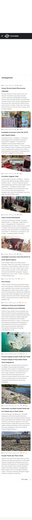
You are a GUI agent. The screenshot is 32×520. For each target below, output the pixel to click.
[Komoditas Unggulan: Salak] (16, 163)
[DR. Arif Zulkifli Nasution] (11, 36)
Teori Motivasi (5, 282)
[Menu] (2, 37)
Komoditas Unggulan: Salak (9, 176)
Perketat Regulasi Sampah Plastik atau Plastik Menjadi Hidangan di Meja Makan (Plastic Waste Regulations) (15, 359)
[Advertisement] (16, 16)
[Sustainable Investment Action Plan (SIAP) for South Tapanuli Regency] (16, 244)
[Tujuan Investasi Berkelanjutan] (16, 204)
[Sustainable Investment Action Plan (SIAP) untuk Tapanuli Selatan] (16, 119)
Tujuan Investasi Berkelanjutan (10, 218)
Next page (24, 479)
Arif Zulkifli (5, 85)
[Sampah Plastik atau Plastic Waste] (16, 441)
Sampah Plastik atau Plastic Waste (12, 456)
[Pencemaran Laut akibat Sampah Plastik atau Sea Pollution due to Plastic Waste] (16, 394)
